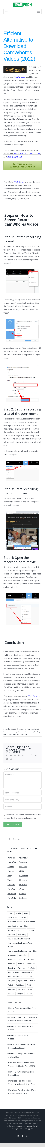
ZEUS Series (19, 182)
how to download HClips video (20, 939)
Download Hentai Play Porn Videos (21, 922)
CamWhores (19, 77)
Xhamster (21, 989)
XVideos (11, 993)
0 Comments (22, 734)
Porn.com (11, 959)
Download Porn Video (25, 732)
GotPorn (11, 934)
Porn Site (30, 729)
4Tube (18, 913)
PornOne (11, 968)
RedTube (29, 976)
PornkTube (31, 964)
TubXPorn (20, 985)
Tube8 (10, 985)
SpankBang (22, 981)
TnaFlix (33, 981)
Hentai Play (22, 934)
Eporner (31, 930)
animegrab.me (32, 1126)
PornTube (31, 968)
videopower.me (19, 1126)
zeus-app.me (28, 1129)
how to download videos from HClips (22, 951)
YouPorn (29, 993)
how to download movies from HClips (20, 945)
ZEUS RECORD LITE (14, 157)
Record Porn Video (9, 734)
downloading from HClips (18, 926)
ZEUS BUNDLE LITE (20, 153)
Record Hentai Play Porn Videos (20, 972)
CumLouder (12, 917)
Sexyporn (11, 981)
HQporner (12, 955)
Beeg (26, 913)
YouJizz (20, 993)
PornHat (11, 964)
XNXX (30, 989)
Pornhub (21, 964)
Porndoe (21, 959)
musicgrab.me (17, 1129)
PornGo (36, 732)
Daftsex (23, 917)
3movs (10, 913)
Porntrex (21, 968)
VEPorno (11, 989)
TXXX (29, 985)
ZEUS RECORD (34, 153)
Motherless (23, 955)
